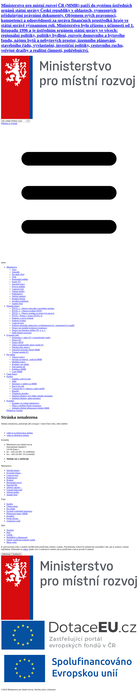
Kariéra (9, 376)
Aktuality (16, 272)
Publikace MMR (19, 369)
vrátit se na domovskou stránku (19, 433)
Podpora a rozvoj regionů (22, 318)
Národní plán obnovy (21, 347)
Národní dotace (13, 306)
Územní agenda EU (20, 352)
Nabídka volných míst (21, 379)
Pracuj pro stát (18, 386)
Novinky (10, 530)
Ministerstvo (11, 267)
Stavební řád (11, 485)
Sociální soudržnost (20, 301)
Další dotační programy (22, 333)
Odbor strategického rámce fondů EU (28, 345)
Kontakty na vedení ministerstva (25, 403)
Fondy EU (16, 282)
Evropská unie (12, 335)
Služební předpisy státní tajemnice (26, 398)
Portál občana (13, 518)
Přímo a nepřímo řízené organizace (26, 405)
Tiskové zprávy (18, 357)
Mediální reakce (18, 362)
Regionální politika (20, 279)
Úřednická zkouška (20, 393)
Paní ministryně (18, 367)
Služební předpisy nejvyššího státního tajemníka (32, 396)
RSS (8, 532)
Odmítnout (6, 554)
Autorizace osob (13, 521)
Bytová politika (18, 286)
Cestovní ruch (18, 289)
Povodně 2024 (18, 274)
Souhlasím (17, 554)
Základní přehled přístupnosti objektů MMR (30, 408)
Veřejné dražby (18, 291)
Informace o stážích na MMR (24, 384)
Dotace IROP (17, 342)
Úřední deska (12, 506)
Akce (14, 269)
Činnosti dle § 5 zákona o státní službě (28, 388)
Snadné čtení (17, 303)
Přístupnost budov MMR (17, 513)
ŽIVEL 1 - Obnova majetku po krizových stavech (33, 313)
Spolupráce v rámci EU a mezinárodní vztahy (31, 337)
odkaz (25, 549)
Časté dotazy (11, 374)
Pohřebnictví (17, 294)
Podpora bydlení (19, 320)
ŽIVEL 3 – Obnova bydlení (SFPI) (27, 311)
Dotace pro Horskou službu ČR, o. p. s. (29, 330)
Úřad (14, 277)
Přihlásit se (5, 123)
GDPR (10, 535)
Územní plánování (14, 490)
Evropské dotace (14, 473)
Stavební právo (18, 284)
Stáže (14, 381)
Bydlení (9, 480)
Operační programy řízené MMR (26, 350)
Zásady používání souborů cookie (20, 540)
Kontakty (10, 401)
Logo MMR (17, 371)
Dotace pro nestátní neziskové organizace (29, 328)
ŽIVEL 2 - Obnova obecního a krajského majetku (33, 308)
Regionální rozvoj (14, 482)
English (14, 123)
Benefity (15, 391)
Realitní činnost (18, 299)
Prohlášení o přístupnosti (16, 537)
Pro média (10, 354)
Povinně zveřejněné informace (19, 511)
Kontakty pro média (20, 364)
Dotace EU (16, 340)
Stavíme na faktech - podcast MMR (27, 359)
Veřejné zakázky (19, 296)
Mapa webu (11, 542)
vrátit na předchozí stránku (17, 435)
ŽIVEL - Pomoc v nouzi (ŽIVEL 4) (27, 316)
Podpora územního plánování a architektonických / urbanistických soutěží (43, 325)
